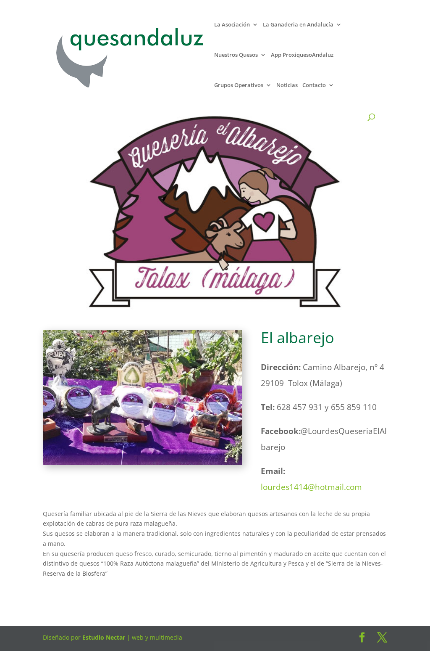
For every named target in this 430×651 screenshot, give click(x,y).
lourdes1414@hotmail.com (311, 487)
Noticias (287, 86)
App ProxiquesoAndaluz (302, 55)
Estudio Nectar (103, 637)
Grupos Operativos (238, 86)
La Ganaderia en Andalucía (298, 25)
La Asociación (232, 25)
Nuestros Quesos (236, 55)
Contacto (314, 86)
